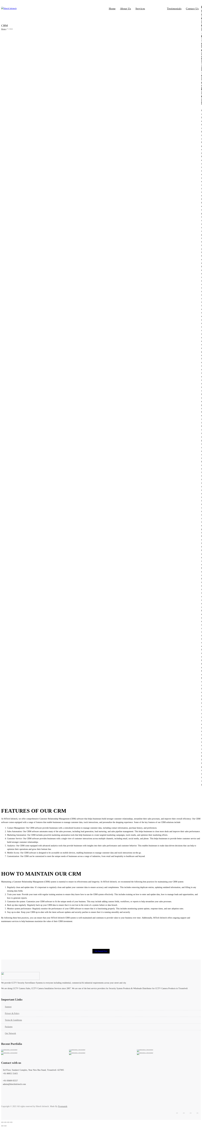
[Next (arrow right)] (5, 1125)
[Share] (8, 1122)
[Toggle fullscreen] (5, 1122)
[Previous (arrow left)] (2, 1125)
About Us (125, 8)
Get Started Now (101, 951)
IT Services (156, 8)
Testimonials (174, 8)
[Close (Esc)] (11, 1122)
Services (140, 8)
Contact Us (192, 8)
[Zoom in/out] (2, 1122)
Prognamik (62, 1106)
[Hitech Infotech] (52, 8)
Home (112, 8)
